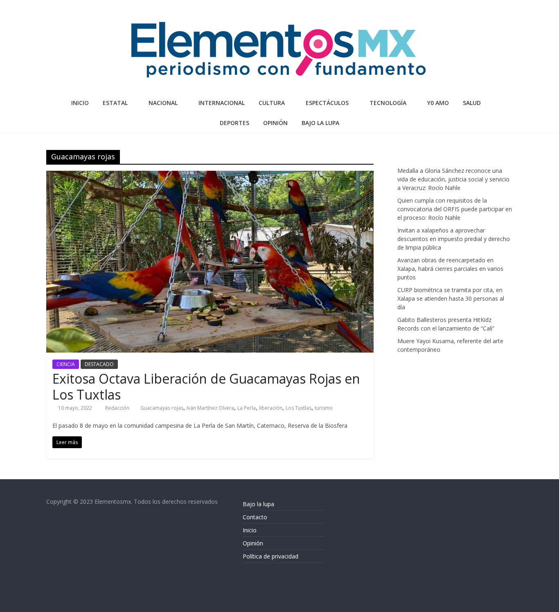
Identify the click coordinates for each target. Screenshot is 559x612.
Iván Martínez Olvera (210, 407)
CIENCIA (65, 364)
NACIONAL (163, 103)
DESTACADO (99, 364)
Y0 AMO (438, 103)
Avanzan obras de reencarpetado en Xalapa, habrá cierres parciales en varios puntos (450, 268)
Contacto (255, 517)
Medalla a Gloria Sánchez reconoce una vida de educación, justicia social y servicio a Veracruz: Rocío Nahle (453, 179)
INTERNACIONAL (221, 103)
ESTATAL (115, 103)
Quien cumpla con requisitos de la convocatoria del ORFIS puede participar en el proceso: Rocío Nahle (454, 209)
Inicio (80, 103)
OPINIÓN (275, 123)
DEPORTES (234, 123)
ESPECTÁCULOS (327, 103)
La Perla (246, 407)
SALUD (472, 103)
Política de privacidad (270, 556)
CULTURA (272, 103)
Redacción (118, 407)
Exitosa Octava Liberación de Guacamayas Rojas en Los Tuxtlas (206, 386)
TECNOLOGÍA (388, 103)
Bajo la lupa (320, 123)
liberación (270, 407)
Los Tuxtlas (298, 407)
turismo (324, 407)
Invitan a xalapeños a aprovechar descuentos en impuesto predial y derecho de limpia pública (453, 238)
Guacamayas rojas (161, 407)
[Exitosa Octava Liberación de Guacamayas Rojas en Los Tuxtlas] (210, 175)
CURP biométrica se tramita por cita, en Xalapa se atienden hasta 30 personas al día (450, 298)
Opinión (253, 543)
